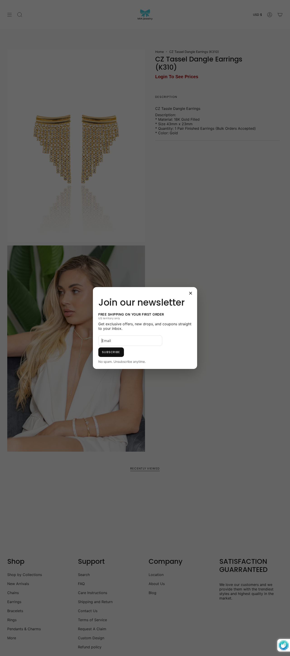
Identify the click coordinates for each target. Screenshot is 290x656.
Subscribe (111, 352)
